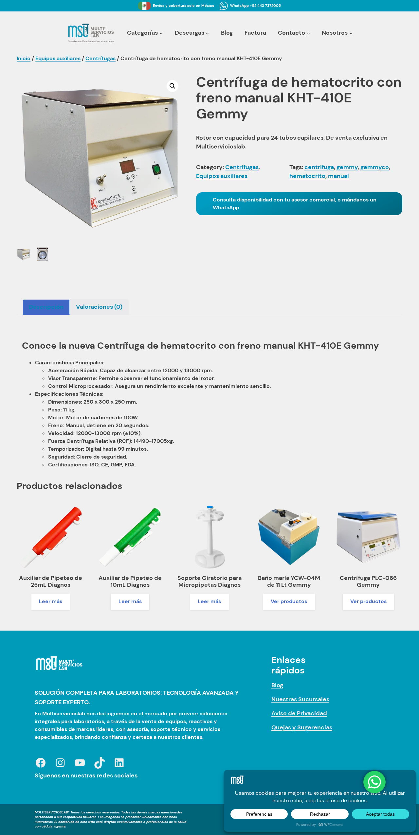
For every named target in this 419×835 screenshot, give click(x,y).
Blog (277, 685)
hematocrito (307, 176)
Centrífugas (100, 58)
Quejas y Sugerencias (301, 727)
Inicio (23, 58)
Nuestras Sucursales (300, 699)
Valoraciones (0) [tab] (99, 307)
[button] (172, 86)
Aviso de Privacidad (299, 713)
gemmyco (374, 167)
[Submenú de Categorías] (161, 33)
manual (338, 176)
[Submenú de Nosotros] (351, 33)
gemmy (347, 167)
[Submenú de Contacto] (308, 33)
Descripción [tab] (46, 307)
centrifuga (319, 167)
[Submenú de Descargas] (207, 33)
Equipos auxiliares (58, 58)
